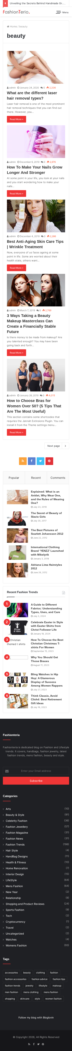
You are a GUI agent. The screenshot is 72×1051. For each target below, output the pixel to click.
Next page (53, 445)
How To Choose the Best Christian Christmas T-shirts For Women (47, 643)
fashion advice (39, 979)
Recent (36, 478)
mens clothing (30, 992)
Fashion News (14, 838)
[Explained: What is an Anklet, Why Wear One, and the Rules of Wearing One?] (17, 497)
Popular (14, 478)
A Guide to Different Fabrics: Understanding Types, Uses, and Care (46, 608)
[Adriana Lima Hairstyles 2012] (17, 570)
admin (12, 87)
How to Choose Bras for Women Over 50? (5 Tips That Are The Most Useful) (34, 406)
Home (13, 26)
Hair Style (12, 850)
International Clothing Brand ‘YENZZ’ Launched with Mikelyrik (47, 551)
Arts (8, 808)
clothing (40, 972)
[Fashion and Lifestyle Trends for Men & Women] (16, 12)
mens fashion (51, 992)
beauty (27, 972)
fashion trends (12, 985)
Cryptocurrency (15, 921)
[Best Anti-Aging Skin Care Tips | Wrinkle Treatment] (36, 216)
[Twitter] (40, 461)
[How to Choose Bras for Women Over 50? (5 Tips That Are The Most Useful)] (36, 375)
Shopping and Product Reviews (25, 903)
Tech (9, 915)
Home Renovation (17, 868)
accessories (11, 972)
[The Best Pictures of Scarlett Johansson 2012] (17, 535)
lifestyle (43, 985)
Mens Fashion (14, 886)
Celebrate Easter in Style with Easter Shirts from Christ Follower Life (47, 626)
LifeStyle (11, 880)
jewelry (29, 985)
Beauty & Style (15, 814)
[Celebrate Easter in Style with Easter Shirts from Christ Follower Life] (17, 627)
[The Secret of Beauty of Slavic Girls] (17, 518)
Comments (57, 478)
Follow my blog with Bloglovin (36, 1017)
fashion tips (59, 979)
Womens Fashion (16, 945)
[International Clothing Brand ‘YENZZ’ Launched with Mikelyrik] (17, 552)
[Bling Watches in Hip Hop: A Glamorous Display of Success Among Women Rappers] (17, 680)
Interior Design (15, 874)
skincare (24, 998)
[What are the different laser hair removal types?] (36, 67)
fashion (54, 972)
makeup (57, 985)
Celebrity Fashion (16, 820)
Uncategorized (15, 933)
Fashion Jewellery (17, 826)
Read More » (16, 119)
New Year (12, 892)
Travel (9, 927)
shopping (10, 998)
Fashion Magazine (17, 832)
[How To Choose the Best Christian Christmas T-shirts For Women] (17, 645)
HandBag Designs (17, 856)
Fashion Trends (15, 844)
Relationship (13, 898)
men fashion (11, 992)
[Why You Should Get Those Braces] (17, 663)
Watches (11, 939)
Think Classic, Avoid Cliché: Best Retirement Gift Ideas (46, 699)
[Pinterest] (49, 461)
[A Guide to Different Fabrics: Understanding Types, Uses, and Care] (17, 610)
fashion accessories (15, 979)
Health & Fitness (16, 862)
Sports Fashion (15, 909)
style (37, 998)
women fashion (53, 998)
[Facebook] (32, 461)
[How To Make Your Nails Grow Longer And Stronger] (36, 141)
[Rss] (23, 461)
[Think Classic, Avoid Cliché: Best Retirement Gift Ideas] (17, 701)
